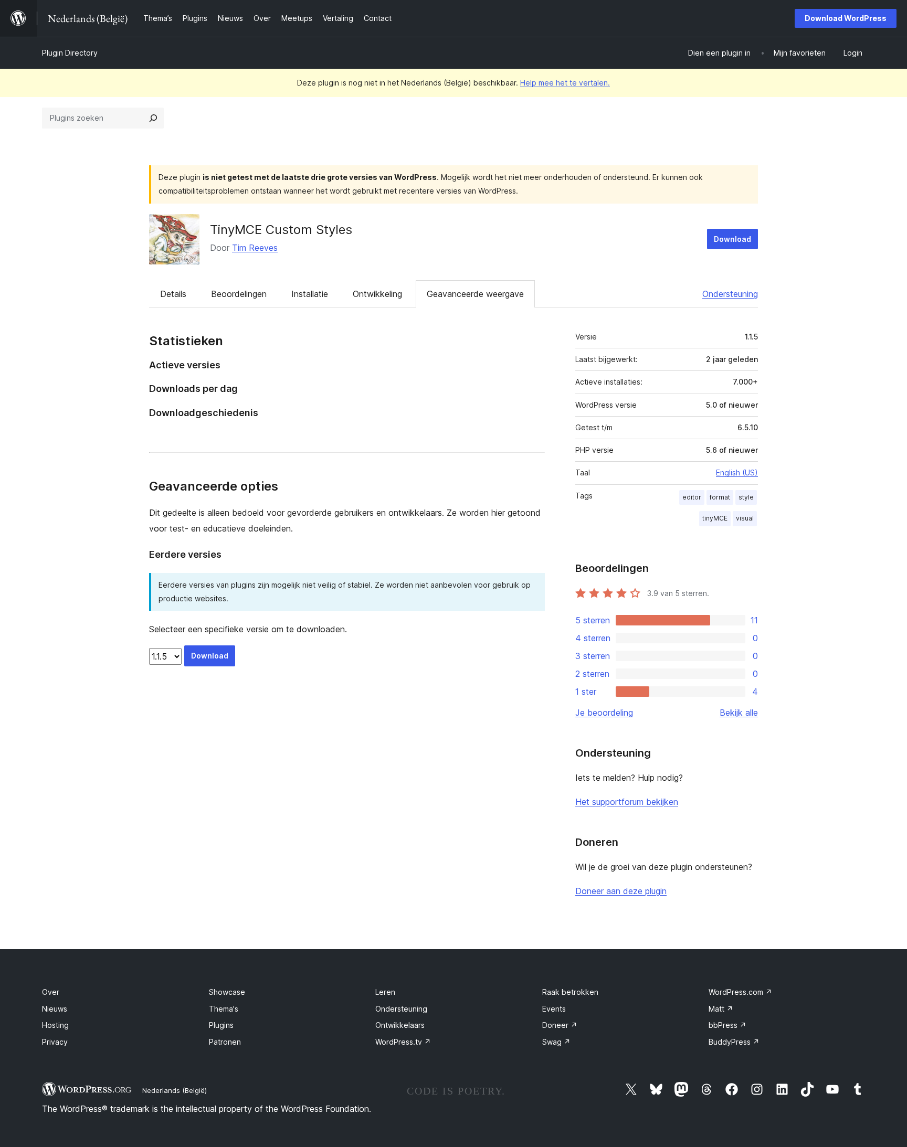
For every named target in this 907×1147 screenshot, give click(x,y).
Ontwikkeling (377, 294)
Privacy (55, 1041)
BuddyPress (734, 1041)
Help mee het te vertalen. (565, 82)
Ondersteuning (730, 294)
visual (745, 518)
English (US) (737, 472)
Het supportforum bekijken (626, 801)
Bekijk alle (739, 712)
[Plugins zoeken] (153, 118)
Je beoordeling (604, 712)
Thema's (223, 1008)
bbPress (727, 1025)
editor (691, 497)
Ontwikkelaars (400, 1025)
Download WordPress (846, 18)
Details (173, 294)
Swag (556, 1041)
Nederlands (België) (174, 1090)
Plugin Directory (70, 52)
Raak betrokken (570, 991)
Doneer (559, 1025)
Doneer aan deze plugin (621, 891)
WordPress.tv (403, 1041)
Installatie (309, 294)
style (746, 497)
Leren (385, 991)
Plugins (221, 1025)
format (720, 497)
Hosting (55, 1025)
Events (554, 1008)
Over (50, 991)
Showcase (227, 991)
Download (732, 239)
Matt (721, 1008)
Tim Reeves (255, 247)
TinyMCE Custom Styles (281, 229)
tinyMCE (714, 518)
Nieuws (54, 1008)
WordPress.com (740, 991)
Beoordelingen (239, 294)
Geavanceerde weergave (475, 294)
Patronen (225, 1041)
